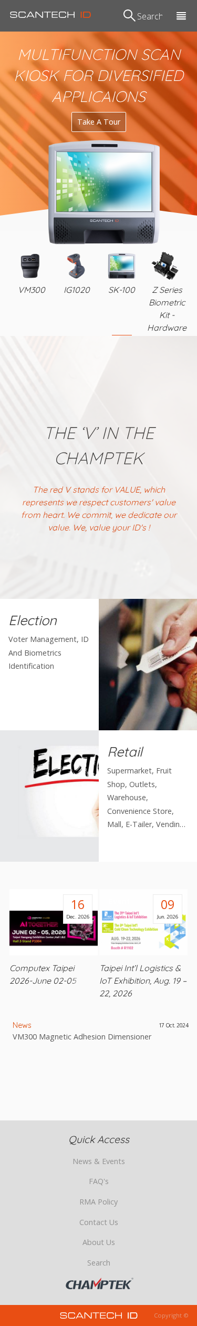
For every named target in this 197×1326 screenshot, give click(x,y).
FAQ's (99, 1181)
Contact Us (98, 1222)
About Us (98, 1242)
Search (98, 1263)
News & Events (98, 1161)
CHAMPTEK (99, 1283)
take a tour (98, 122)
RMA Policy (98, 1202)
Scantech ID (50, 14)
